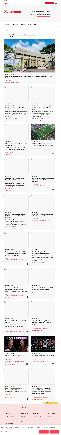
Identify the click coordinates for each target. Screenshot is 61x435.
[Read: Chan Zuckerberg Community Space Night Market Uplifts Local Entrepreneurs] (16, 175)
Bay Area (34, 149)
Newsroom (7, 24)
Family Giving (41, 120)
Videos (23, 24)
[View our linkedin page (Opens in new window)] (34, 407)
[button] (15, 34)
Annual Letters (10, 419)
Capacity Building (37, 419)
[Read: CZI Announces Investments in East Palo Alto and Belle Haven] (16, 140)
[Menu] (56, 3)
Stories (15, 24)
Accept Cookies (43, 431)
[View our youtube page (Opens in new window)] (39, 407)
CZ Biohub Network (10, 259)
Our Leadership (10, 416)
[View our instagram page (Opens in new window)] (30, 407)
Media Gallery (32, 24)
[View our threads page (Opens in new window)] (32, 407)
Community (8, 82)
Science (42, 185)
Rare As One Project (10, 363)
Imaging (22, 361)
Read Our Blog (49, 2)
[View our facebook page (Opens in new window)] (27, 407)
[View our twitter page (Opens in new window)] (37, 407)
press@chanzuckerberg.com (43, 16)
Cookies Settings (5, 431)
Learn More (11, 428)
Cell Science (8, 361)
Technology (47, 185)
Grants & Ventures (37, 416)
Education (24, 419)
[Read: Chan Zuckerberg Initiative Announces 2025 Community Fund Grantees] (43, 249)
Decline (54, 431)
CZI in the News (15, 82)
